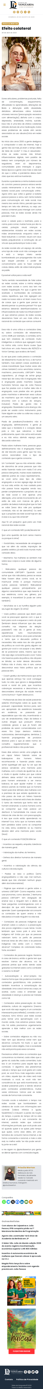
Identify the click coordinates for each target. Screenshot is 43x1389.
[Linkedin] (22, 1202)
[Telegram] (8, 1202)
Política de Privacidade (27, 1379)
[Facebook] (17, 1202)
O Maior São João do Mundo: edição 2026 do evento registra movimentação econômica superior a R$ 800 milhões (21, 1246)
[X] (13, 1202)
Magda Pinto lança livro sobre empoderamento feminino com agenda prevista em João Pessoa (20, 1266)
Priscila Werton (26, 1167)
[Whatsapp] (4, 1202)
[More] (31, 1202)
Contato (9, 1379)
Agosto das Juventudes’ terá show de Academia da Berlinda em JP (19, 1237)
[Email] (26, 1202)
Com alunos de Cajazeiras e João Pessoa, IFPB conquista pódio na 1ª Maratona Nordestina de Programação (20, 1228)
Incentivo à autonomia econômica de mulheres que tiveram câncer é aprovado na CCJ (21, 1256)
